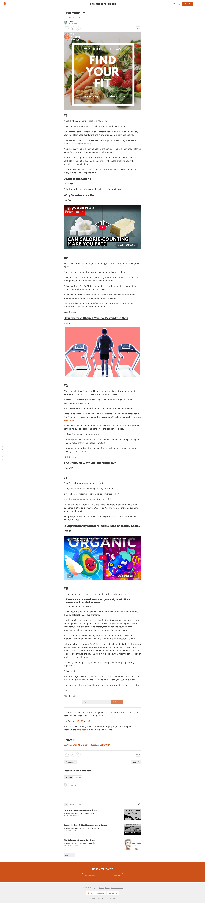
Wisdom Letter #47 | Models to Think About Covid (82, 828)
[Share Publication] (179, 4)
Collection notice (117, 888)
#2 (82, 721)
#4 (70, 716)
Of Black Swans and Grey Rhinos (80, 810)
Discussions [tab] (80, 804)
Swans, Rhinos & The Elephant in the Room (85, 825)
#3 (78, 721)
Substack (92, 898)
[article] (102, 814)
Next (135, 762)
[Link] (60, 115)
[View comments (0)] (73, 28)
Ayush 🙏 (72, 21)
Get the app (113, 893)
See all (68, 855)
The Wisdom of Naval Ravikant (79, 840)
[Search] (174, 4)
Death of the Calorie (77, 178)
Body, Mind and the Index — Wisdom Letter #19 (87, 745)
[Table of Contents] (2, 451)
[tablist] (73, 777)
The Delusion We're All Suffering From (90, 463)
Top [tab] (66, 804)
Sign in (198, 4)
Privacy (101, 888)
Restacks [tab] (78, 778)
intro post (81, 730)
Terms (107, 888)
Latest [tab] (72, 804)
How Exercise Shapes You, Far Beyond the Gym (96, 318)
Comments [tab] (68, 778)
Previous (71, 762)
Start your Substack (97, 893)
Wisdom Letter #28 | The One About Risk (79, 813)
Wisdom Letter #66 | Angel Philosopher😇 (79, 843)
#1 (89, 721)
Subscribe (187, 4)
